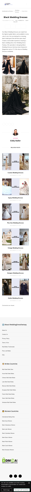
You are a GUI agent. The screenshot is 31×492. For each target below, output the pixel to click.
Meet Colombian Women (8, 433)
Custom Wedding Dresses (15, 172)
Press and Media (6, 351)
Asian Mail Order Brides (8, 373)
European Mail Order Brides (9, 390)
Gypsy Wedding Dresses (15, 198)
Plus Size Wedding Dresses (15, 223)
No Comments (20, 20)
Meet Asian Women (7, 421)
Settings (6, 490)
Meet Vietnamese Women (8, 425)
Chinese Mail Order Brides (8, 377)
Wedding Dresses (17, 11)
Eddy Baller (15, 141)
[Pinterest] (20, 476)
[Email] (18, 26)
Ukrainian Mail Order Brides (9, 402)
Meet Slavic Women (7, 437)
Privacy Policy (5, 338)
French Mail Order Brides (8, 394)
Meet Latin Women (7, 429)
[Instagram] (15, 476)
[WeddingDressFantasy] (8, 4)
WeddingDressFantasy (7, 11)
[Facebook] (7, 26)
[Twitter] (13, 26)
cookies (11, 482)
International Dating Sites (8, 416)
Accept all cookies (22, 490)
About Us (4, 330)
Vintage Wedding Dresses (15, 248)
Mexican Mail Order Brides (8, 386)
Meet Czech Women (7, 445)
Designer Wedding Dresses (15, 273)
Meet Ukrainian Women (8, 449)
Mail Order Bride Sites (7, 369)
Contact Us (5, 334)
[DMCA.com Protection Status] (10, 463)
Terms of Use (5, 342)
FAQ (3, 355)
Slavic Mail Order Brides (8, 398)
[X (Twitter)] (10, 476)
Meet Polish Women (7, 441)
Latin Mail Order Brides (8, 381)
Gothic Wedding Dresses (15, 298)
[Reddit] (23, 26)
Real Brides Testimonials (8, 346)
